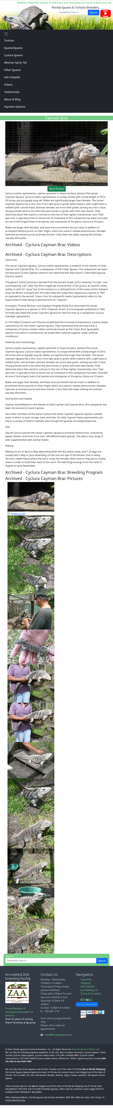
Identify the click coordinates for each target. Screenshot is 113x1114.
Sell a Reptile (88, 986)
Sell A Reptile (12, 77)
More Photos (56, 188)
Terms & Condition (91, 993)
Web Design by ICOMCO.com (86, 1049)
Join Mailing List (89, 990)
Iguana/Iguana (13, 48)
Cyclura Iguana (13, 55)
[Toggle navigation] (6, 34)
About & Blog (12, 99)
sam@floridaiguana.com (58, 1034)
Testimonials (11, 92)
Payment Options (14, 106)
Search (93, 12)
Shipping (85, 983)
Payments (86, 979)
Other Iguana (12, 70)
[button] (31, 496)
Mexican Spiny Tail (15, 62)
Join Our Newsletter (87, 1004)
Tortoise (9, 40)
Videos (8, 84)
